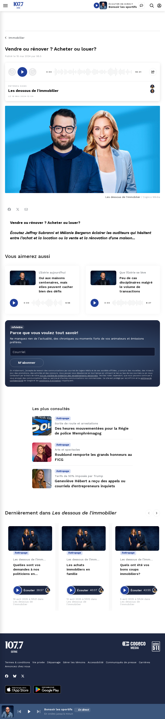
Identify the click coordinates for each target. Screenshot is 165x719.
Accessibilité (95, 662)
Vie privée (38, 662)
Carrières (144, 662)
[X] (22, 676)
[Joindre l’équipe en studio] (141, 5)
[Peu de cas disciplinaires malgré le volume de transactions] (103, 278)
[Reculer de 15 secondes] (12, 72)
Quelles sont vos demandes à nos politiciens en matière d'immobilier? (26, 569)
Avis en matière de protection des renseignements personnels (69, 375)
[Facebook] (9, 209)
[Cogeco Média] (133, 648)
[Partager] (153, 72)
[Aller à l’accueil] (18, 7)
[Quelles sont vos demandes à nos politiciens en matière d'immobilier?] (30, 538)
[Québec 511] (156, 650)
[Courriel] (26, 209)
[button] (19, 712)
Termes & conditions (17, 662)
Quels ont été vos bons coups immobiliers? (134, 569)
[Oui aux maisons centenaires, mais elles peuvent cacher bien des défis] (23, 278)
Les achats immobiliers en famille (78, 569)
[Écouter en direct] (96, 5)
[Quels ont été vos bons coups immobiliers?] (137, 538)
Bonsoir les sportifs (123, 6)
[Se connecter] (159, 5)
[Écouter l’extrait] (22, 72)
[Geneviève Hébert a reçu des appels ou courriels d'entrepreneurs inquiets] (42, 478)
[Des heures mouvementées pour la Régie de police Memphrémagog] (42, 425)
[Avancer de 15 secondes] (32, 72)
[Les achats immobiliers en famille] (84, 538)
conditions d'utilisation (50, 380)
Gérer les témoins (74, 662)
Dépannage (54, 662)
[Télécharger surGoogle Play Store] (47, 689)
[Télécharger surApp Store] (17, 689)
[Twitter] (17, 209)
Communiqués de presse (121, 662)
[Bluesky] (14, 676)
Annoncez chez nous (17, 666)
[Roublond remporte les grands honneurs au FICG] (42, 452)
